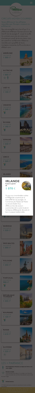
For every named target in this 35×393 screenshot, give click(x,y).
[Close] (33, 177)
